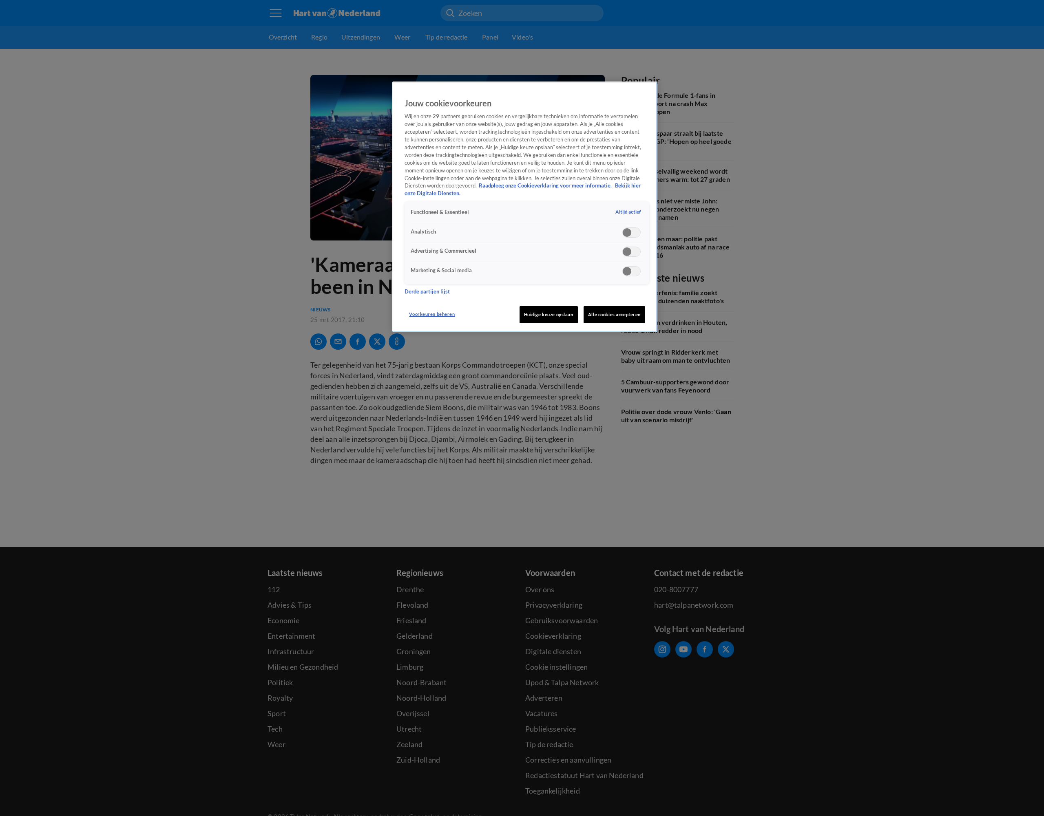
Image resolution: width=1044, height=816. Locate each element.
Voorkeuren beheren (432, 314)
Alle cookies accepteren (614, 314)
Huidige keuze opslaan (548, 314)
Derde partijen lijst (427, 292)
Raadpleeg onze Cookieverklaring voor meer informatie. (546, 186)
